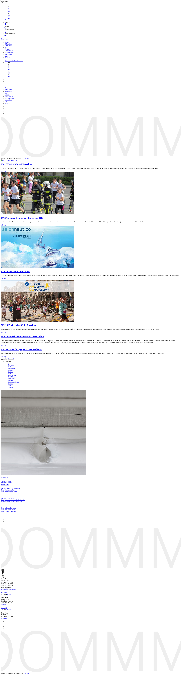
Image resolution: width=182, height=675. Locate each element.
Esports (10, 370)
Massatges (11, 378)
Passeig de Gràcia (13, 382)
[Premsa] (5, 28)
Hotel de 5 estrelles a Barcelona (14, 61)
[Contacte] (5, 24)
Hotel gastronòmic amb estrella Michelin (13, 500)
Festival (10, 372)
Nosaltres (7, 42)
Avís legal (26, 158)
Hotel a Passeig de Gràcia (8, 490)
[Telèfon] (5, 32)
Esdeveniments (9, 52)
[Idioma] (5, 20)
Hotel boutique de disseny (8, 510)
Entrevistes (11, 368)
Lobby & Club (9, 51)
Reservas (3, 604)
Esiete (9, 594)
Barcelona (11, 365)
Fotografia (11, 373)
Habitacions (8, 44)
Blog (6, 56)
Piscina (10, 384)
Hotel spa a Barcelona (7, 498)
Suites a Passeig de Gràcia (8, 511)
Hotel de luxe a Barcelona (8, 508)
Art (9, 363)
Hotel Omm (4, 39)
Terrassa (7, 49)
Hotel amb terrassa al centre (9, 491)
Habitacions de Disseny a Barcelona (11, 501)
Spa (6, 47)
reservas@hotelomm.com (8, 589)
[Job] (5, 35)
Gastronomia (8, 45)
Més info (3, 171)
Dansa (10, 366)
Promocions (8, 54)
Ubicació (7, 57)
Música (10, 380)
